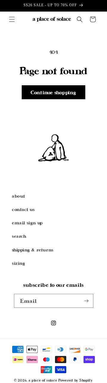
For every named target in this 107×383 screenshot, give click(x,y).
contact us (23, 209)
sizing (18, 263)
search (19, 236)
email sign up (27, 222)
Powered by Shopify (75, 380)
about (18, 195)
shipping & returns (33, 249)
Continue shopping (53, 92)
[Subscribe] (86, 301)
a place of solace (43, 380)
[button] (11, 19)
